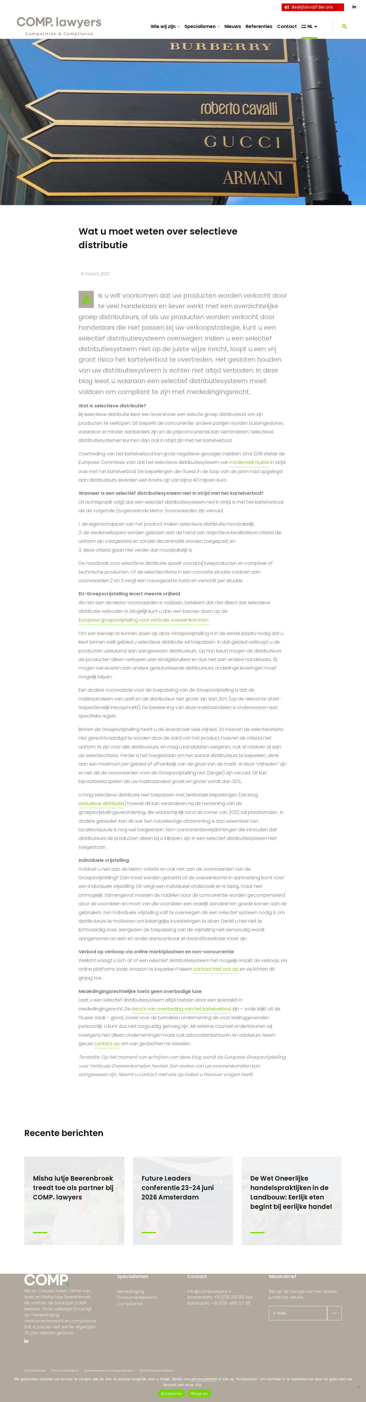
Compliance (130, 1304)
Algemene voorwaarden (109, 1371)
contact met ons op (215, 969)
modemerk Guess (249, 462)
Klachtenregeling (157, 1371)
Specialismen (200, 26)
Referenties (259, 26)
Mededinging (130, 1291)
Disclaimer (35, 1371)
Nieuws (232, 26)
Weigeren (199, 1393)
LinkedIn (355, 7)
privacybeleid (204, 1379)
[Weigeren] (359, 1387)
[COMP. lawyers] (59, 26)
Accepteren (171, 1393)
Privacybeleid (65, 1371)
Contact (287, 26)
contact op (107, 1043)
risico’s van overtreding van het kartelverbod (181, 1009)
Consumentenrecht (137, 1297)
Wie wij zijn (163, 26)
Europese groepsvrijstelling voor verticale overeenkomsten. (144, 620)
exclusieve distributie (101, 803)
